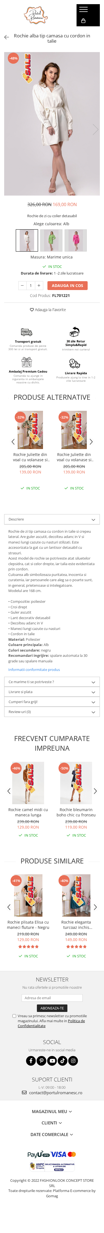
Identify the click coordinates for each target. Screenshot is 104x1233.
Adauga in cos (67, 285)
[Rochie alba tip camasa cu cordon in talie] (52, 124)
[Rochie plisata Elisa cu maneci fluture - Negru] (28, 895)
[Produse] (84, 11)
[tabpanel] (52, 124)
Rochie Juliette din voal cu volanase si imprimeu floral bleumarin (74, 457)
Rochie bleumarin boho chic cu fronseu (76, 812)
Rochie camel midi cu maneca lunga (28, 812)
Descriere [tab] (16, 519)
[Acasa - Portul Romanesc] (36, 15)
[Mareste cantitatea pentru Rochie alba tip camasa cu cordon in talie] (39, 285)
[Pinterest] (41, 1061)
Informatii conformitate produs (34, 669)
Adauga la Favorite (50, 309)
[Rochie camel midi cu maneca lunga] (28, 783)
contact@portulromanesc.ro (55, 1092)
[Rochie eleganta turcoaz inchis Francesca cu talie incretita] (76, 895)
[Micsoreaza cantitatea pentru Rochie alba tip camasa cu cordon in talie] (22, 285)
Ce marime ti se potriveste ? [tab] (31, 681)
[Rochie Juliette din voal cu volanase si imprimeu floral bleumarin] (74, 430)
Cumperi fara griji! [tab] (23, 701)
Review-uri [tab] (20, 711)
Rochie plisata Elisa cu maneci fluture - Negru (28, 924)
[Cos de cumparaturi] (83, 20)
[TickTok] (62, 1061)
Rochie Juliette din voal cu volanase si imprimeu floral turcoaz (30, 457)
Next (95, 129)
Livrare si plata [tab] (20, 691)
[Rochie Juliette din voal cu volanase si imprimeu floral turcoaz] (30, 430)
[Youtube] (52, 1061)
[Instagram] (73, 1061)
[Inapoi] (4, 37)
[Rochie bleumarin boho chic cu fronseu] (76, 783)
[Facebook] (31, 1061)
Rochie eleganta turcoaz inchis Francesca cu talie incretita (76, 924)
